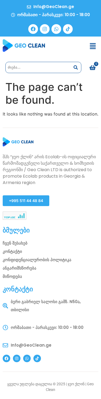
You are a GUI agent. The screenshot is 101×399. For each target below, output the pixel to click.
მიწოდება (12, 276)
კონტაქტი (12, 251)
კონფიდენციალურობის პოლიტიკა (37, 259)
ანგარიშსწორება (19, 268)
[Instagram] (45, 29)
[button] (93, 46)
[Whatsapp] (56, 29)
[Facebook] (33, 29)
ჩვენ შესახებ (15, 243)
